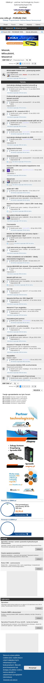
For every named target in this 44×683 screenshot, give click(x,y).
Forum (13, 24)
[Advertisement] (22, 583)
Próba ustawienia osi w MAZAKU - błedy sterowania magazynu (22, 258)
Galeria (38, 24)
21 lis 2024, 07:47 (34, 191)
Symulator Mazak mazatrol (17, 215)
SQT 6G (9, 289)
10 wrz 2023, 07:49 (35, 369)
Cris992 (25, 249)
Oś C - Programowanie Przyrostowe (21, 376)
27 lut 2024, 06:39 (35, 300)
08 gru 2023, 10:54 (35, 348)
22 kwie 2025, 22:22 (37, 132)
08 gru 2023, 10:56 (35, 337)
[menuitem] (20, 28)
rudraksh (26, 122)
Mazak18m (11, 356)
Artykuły (29, 24)
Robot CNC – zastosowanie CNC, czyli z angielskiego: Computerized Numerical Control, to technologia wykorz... (21, 566)
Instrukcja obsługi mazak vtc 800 (20, 137)
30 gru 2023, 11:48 (36, 328)
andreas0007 (27, 102)
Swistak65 (26, 132)
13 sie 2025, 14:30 (34, 113)
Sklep (21, 24)
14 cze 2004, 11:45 (33, 74)
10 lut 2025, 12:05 (38, 158)
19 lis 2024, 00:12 (35, 198)
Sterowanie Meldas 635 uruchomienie (22, 365)
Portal (5, 24)
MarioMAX (26, 198)
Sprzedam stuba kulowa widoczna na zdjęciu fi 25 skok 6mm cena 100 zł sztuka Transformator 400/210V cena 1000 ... (21, 605)
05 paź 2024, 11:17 (34, 207)
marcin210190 (27, 139)
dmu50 (25, 261)
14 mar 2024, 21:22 (36, 281)
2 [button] (22, 63)
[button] (17, 63)
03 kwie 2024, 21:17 (34, 261)
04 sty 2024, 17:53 (37, 320)
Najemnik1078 (27, 238)
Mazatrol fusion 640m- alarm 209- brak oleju (24, 204)
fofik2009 (25, 181)
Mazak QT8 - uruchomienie (17, 326)
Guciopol (26, 359)
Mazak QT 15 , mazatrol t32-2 (18, 111)
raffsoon (25, 337)
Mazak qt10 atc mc (14, 277)
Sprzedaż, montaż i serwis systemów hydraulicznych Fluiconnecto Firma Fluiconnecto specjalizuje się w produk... (21, 545)
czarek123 (26, 378)
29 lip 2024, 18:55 (36, 228)
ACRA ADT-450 (12, 189)
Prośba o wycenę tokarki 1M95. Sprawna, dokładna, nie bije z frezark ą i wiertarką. (21, 615)
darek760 (26, 300)
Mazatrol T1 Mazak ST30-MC (18, 345)
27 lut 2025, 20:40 (36, 150)
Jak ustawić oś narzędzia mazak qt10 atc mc (24, 121)
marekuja (26, 369)
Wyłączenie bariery (14, 148)
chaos (25, 74)
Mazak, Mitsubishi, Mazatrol (8, 53)
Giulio (24, 311)
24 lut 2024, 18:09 (33, 311)
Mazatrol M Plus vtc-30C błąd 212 (20, 298)
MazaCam (11, 179)
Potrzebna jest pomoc (15, 319)
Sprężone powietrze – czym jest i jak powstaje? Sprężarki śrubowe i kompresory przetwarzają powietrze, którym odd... (21, 556)
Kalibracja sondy (13, 130)
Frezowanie (11, 224)
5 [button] (29, 63)
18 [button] (32, 63)
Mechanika (15, 76)
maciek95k (26, 281)
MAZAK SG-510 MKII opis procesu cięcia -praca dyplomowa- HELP (23, 235)
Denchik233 (26, 320)
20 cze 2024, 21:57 (34, 249)
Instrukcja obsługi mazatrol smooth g (22, 85)
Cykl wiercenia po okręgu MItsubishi (21, 247)
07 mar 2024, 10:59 (35, 291)
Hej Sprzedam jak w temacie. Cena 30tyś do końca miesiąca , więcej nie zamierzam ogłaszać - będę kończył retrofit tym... (21, 625)
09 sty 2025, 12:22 (35, 181)
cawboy (25, 207)
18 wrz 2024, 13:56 (35, 217)
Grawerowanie (12, 156)
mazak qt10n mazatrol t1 (16, 335)
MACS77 (25, 291)
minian (25, 89)
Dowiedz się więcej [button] (10, 680)
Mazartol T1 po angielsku (16, 308)
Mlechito (25, 191)
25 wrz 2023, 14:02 (35, 359)
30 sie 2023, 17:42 (35, 378)
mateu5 (25, 113)
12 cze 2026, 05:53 (34, 89)
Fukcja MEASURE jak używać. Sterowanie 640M (25, 266)
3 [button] (24, 63)
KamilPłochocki (28, 170)
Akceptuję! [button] (32, 668)
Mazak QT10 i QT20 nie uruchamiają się (22, 196)
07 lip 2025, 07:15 (35, 122)
